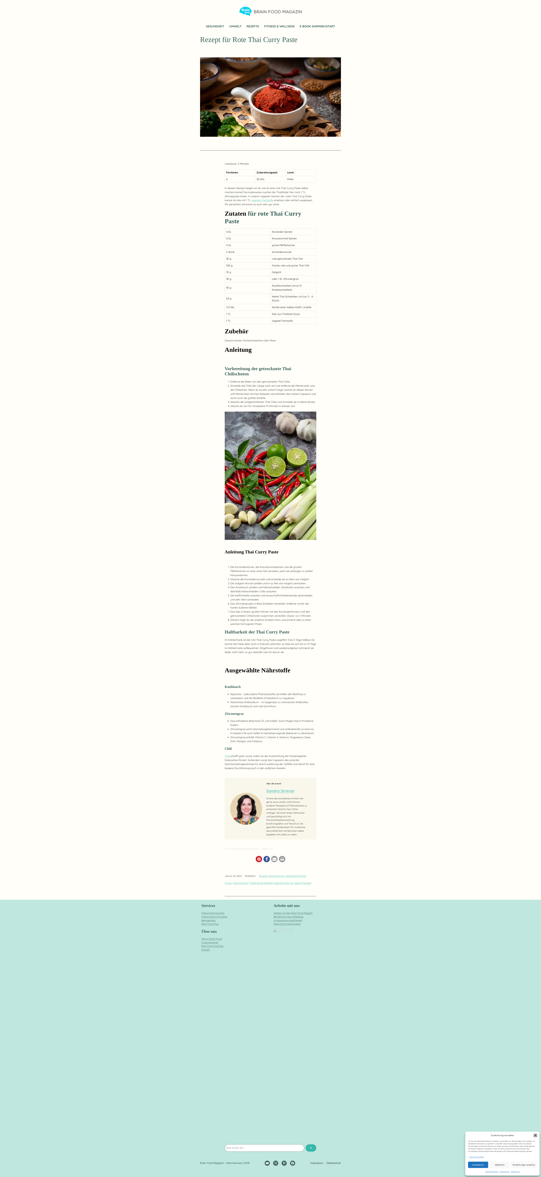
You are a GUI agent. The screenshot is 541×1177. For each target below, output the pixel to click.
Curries (228, 883)
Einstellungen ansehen (524, 1164)
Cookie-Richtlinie (491, 1172)
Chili (227, 756)
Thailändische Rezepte (261, 883)
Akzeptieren (478, 1164)
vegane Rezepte (302, 883)
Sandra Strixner (280, 790)
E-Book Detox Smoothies (214, 916)
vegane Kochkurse (283, 883)
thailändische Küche (295, 876)
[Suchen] (311, 1148)
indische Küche (240, 883)
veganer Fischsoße (262, 200)
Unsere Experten (210, 942)
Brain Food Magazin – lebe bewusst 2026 (225, 1162)
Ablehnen (500, 1164)
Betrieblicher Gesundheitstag (288, 916)
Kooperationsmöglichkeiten (288, 920)
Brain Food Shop (210, 923)
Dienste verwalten (476, 1157)
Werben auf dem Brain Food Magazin (293, 913)
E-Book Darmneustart (212, 913)
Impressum (515, 1172)
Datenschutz (505, 1172)
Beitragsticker (208, 920)
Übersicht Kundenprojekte (287, 923)
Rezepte (263, 876)
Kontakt (205, 949)
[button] (535, 1135)
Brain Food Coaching (212, 946)
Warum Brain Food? (211, 938)
